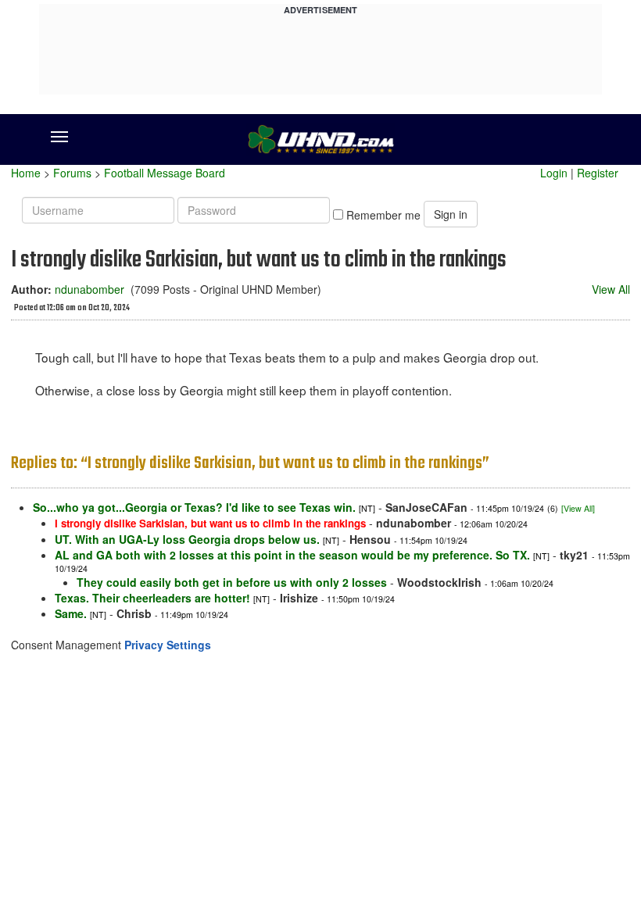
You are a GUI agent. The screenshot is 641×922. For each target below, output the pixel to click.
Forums (72, 172)
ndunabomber (89, 289)
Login (554, 172)
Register (597, 172)
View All (611, 289)
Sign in (450, 214)
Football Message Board (164, 172)
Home (26, 172)
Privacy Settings (167, 644)
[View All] (578, 508)
